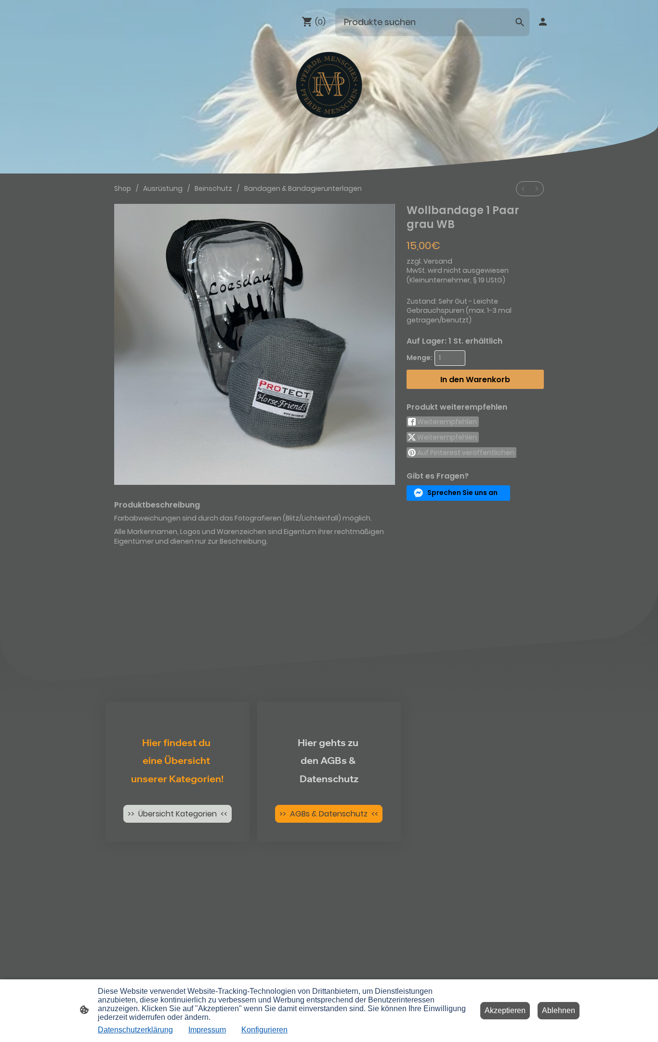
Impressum (207, 1030)
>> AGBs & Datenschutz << (328, 813)
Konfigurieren (264, 1030)
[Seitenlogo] (329, 85)
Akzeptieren (505, 1010)
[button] (458, 493)
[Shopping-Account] (543, 21)
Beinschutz (213, 188)
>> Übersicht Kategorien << (177, 813)
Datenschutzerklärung (135, 1030)
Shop (122, 188)
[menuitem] (523, 189)
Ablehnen (558, 1010)
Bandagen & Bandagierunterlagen (303, 188)
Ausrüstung (163, 188)
